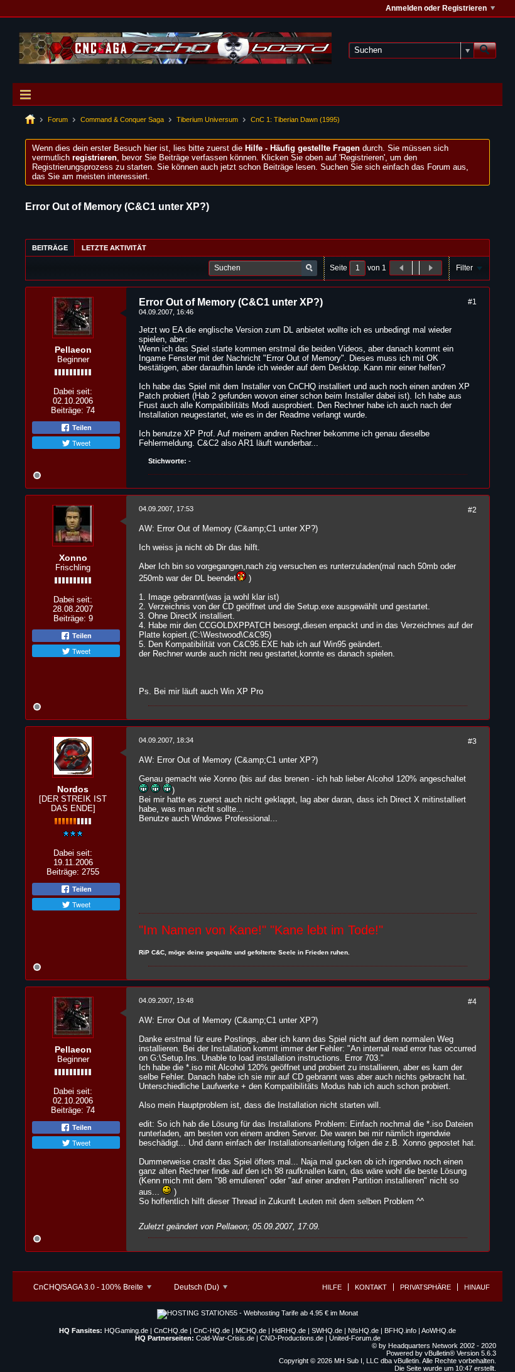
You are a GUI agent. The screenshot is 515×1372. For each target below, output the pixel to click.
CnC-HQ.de (211, 1330)
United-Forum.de (355, 1338)
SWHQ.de (327, 1330)
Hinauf (477, 1287)
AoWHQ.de (438, 1330)
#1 (472, 301)
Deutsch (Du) (197, 1287)
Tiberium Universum (207, 119)
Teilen (81, 427)
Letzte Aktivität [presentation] (114, 248)
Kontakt (371, 1287)
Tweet (80, 443)
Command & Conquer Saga (122, 119)
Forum (58, 119)
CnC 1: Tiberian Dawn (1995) (295, 119)
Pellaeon (73, 350)
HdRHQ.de (289, 1330)
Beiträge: (67, 410)
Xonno (73, 558)
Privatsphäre (425, 1287)
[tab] (50, 247)
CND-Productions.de (291, 1338)
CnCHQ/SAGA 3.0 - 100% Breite (89, 1287)
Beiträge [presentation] (50, 248)
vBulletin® (440, 1353)
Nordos (73, 789)
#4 (472, 1001)
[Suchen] (485, 50)
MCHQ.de (251, 1330)
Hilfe (332, 1287)
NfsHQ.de (363, 1330)
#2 (472, 510)
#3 (472, 741)
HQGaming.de (126, 1330)
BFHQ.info (400, 1330)
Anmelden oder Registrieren (436, 8)
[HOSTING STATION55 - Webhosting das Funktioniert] (257, 1313)
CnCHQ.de (171, 1330)
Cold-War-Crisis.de (225, 1338)
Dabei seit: (72, 391)
